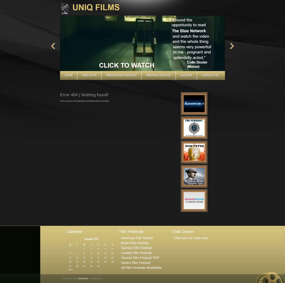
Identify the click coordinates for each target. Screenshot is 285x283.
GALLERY (186, 75)
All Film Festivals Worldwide (141, 267)
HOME (69, 75)
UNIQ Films (83, 278)
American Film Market (137, 238)
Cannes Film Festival (136, 248)
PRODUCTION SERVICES (121, 75)
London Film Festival (136, 253)
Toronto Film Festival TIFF (140, 258)
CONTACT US (210, 75)
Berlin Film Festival (135, 243)
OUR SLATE (89, 75)
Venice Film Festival (135, 263)
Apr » (70, 269)
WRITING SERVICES (158, 75)
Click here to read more (191, 238)
